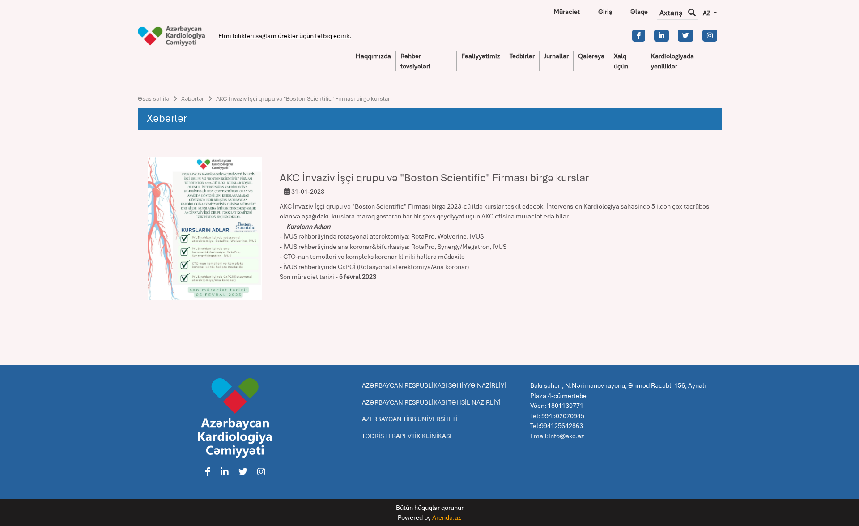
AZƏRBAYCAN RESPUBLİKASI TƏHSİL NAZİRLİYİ (431, 402)
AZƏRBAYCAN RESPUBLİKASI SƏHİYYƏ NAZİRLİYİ (434, 385)
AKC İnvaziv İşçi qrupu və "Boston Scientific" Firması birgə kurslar (303, 99)
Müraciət (567, 12)
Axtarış (671, 12)
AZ (707, 13)
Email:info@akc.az (557, 436)
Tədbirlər (522, 56)
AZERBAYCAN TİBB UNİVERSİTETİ (409, 419)
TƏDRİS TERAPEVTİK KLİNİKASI (406, 436)
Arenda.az (446, 517)
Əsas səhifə (153, 99)
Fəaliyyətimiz (480, 56)
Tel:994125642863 (556, 426)
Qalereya (591, 56)
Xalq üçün (621, 61)
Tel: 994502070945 (557, 416)
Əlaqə (639, 12)
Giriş (605, 12)
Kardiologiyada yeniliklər (672, 61)
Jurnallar (556, 56)
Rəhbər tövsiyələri (415, 61)
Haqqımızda (373, 56)
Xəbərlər (192, 99)
